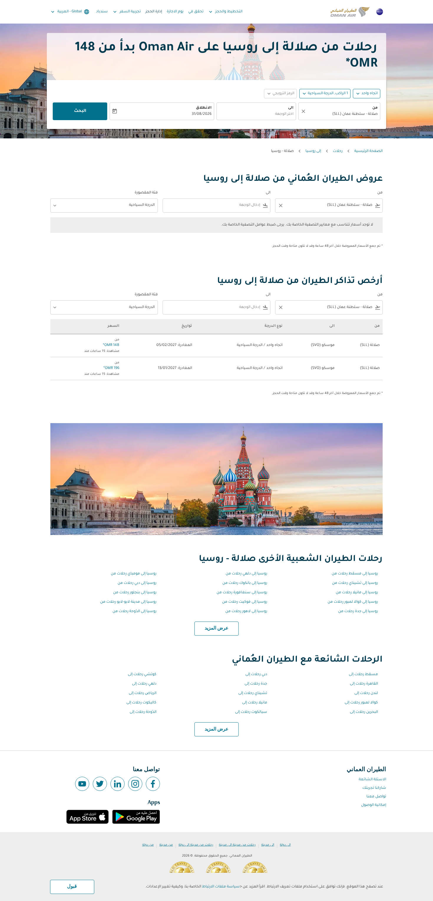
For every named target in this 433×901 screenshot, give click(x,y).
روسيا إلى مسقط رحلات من (355, 574)
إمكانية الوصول (373, 805)
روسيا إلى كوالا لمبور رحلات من (353, 602)
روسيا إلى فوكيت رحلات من (244, 602)
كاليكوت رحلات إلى (141, 703)
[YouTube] (82, 784)
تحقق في (196, 12)
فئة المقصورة (146, 193)
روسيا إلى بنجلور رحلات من (134, 593)
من (375, 108)
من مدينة (166, 845)
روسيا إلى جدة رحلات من (358, 612)
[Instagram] (135, 784)
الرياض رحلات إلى (142, 693)
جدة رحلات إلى (255, 684)
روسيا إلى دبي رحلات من (137, 583)
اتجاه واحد (369, 94)
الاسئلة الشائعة (372, 780)
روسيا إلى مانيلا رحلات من (357, 593)
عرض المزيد (217, 628)
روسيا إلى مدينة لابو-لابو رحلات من (128, 602)
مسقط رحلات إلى (363, 675)
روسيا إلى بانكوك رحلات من (244, 583)
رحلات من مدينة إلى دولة (196, 845)
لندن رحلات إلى (366, 693)
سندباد (102, 12)
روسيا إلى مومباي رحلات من (133, 574)
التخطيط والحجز (225, 12)
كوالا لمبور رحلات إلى (361, 703)
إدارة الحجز (154, 12)
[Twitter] (100, 784)
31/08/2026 (201, 114)
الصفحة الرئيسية (368, 151)
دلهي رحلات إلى (144, 684)
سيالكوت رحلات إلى (251, 712)
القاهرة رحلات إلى (364, 684)
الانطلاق (203, 108)
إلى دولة (285, 845)
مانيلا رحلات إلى (254, 703)
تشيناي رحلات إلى (252, 693)
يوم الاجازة (175, 12)
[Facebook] (153, 784)
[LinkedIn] (117, 784)
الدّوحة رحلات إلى (143, 712)
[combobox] (342, 114)
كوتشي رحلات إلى (142, 675)
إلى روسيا (313, 151)
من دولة (148, 845)
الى (290, 108)
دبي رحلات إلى (256, 675)
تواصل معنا (376, 797)
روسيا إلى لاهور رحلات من (246, 612)
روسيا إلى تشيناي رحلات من (355, 583)
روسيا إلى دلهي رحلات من (246, 574)
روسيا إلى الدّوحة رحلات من (134, 612)
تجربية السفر (126, 12)
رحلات (338, 151)
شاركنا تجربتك (374, 788)
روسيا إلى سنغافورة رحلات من (241, 593)
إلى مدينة (267, 845)
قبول (72, 886)
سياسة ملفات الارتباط (221, 887)
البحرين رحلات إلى (364, 712)
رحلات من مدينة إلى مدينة (237, 845)
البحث (80, 111)
